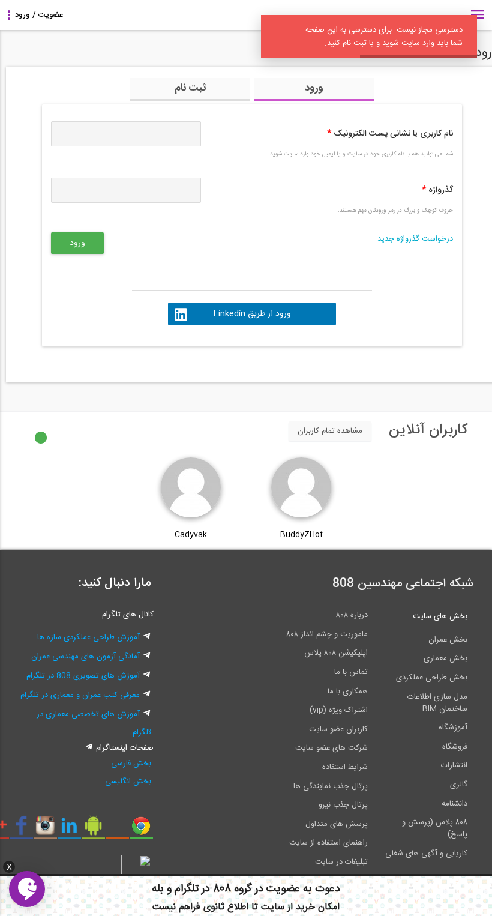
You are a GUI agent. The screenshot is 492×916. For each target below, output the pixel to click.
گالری (458, 784)
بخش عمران (447, 639)
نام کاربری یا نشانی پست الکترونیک (390, 134)
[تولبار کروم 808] (141, 830)
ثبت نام (190, 88)
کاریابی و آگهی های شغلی (426, 853)
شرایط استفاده (345, 767)
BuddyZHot (301, 534)
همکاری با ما (348, 691)
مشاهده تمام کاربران (330, 431)
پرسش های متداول (336, 824)
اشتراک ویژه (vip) (339, 710)
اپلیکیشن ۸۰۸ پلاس (336, 653)
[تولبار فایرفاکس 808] (117, 830)
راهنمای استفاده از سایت (328, 842)
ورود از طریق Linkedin (252, 314)
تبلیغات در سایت (341, 862)
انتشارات (454, 765)
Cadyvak (191, 534)
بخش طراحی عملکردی (431, 677)
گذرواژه (437, 190)
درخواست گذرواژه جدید (415, 239)
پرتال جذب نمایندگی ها (330, 786)
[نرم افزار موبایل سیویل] (93, 830)
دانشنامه (454, 803)
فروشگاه (454, 746)
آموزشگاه (453, 727)
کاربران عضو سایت (338, 729)
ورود (314, 88)
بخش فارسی (131, 763)
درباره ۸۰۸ (352, 615)
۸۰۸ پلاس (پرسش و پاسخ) (434, 828)
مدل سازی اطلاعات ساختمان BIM (437, 703)
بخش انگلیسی (128, 781)
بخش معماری (445, 658)
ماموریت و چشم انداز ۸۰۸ (327, 634)
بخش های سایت (440, 616)
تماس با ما (351, 672)
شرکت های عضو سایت (331, 748)
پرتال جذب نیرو (343, 805)
